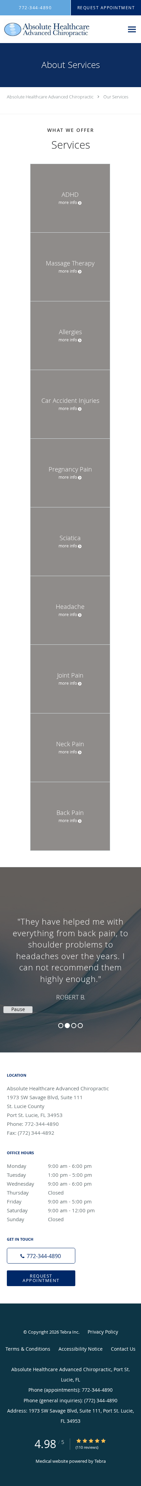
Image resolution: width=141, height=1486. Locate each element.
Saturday (51, 1210)
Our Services (115, 97)
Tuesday (49, 1174)
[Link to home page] (62, 29)
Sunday (35, 1219)
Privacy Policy (103, 1331)
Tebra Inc (69, 1332)
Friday (49, 1201)
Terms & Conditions (27, 1349)
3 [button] (74, 1025)
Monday (49, 1165)
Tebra (100, 1461)
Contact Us (123, 1349)
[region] (70, 953)
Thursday (35, 1192)
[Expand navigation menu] (132, 29)
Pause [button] (18, 1009)
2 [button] (67, 1025)
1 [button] (61, 1025)
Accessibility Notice (81, 1349)
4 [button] (80, 1025)
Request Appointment (41, 1278)
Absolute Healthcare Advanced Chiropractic (50, 97)
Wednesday (49, 1183)
